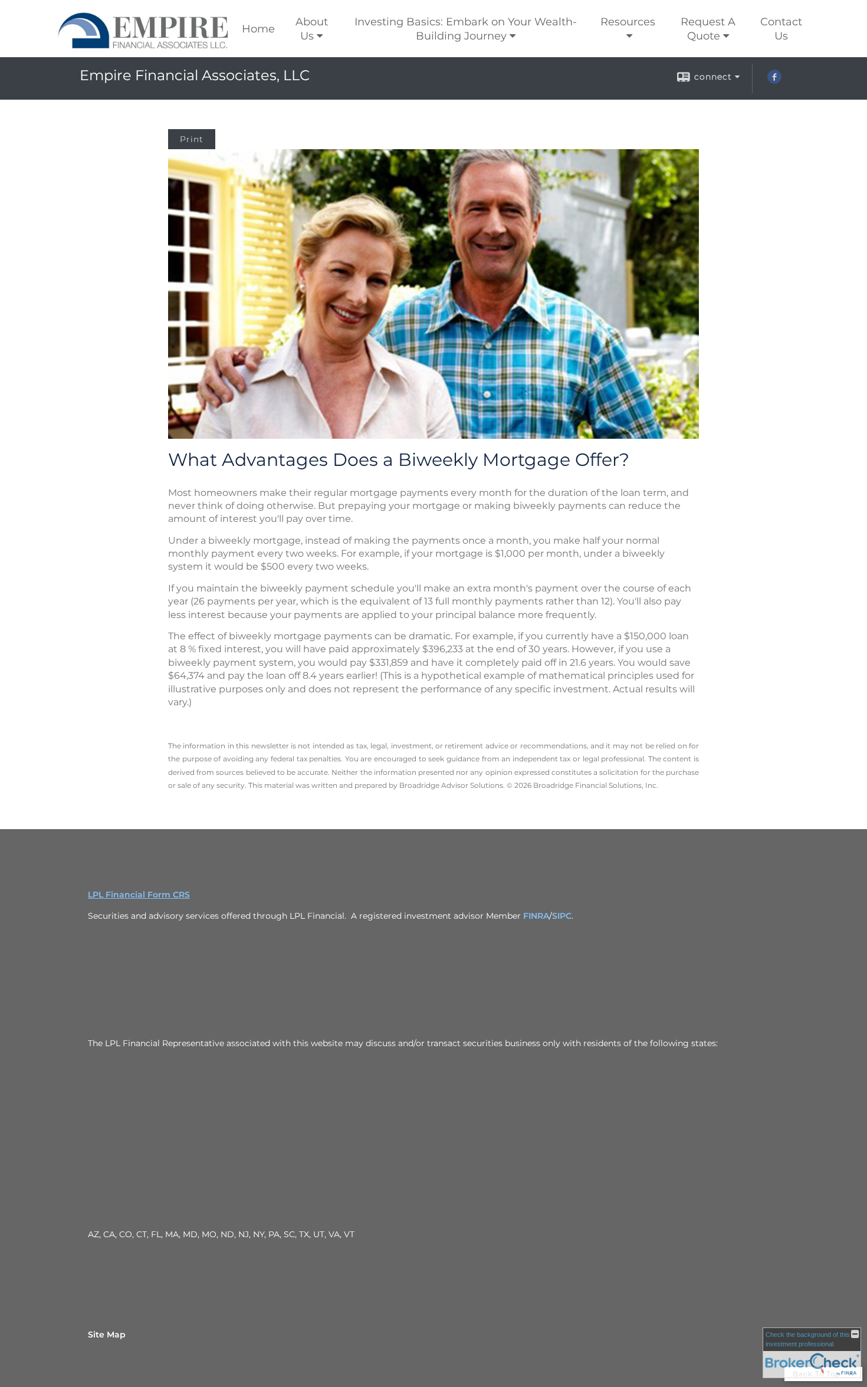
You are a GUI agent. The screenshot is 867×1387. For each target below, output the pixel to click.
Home (258, 28)
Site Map (107, 1334)
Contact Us (781, 28)
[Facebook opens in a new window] (774, 80)
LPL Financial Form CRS (139, 894)
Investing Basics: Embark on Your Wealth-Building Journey (465, 28)
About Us (311, 28)
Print (191, 139)
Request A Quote (708, 28)
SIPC (562, 916)
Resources (627, 21)
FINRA (536, 916)
